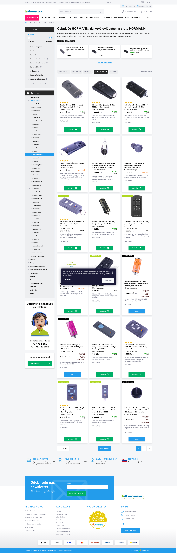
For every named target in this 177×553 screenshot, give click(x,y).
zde (70, 276)
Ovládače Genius (35, 151)
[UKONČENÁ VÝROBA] (136, 267)
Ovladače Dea (34, 127)
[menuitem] (32, 18)
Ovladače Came (63, 2)
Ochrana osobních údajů (32, 521)
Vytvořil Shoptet (133, 550)
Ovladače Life (34, 161)
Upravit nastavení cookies (64, 550)
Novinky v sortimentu (36, 283)
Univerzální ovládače (36, 253)
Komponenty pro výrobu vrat (38, 269)
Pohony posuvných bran (63, 531)
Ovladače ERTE (35, 141)
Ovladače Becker (35, 104)
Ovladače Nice (75, 2)
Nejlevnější (76, 71)
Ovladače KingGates (36, 165)
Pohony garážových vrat (63, 534)
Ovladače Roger (35, 215)
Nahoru (65, 448)
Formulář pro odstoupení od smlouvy (35, 514)
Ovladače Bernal (35, 110)
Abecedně (113, 71)
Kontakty (27, 2)
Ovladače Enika (35, 138)
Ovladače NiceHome (36, 192)
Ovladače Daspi (35, 124)
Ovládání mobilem (36, 249)
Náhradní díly (34, 273)
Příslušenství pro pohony (37, 266)
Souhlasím (108, 281)
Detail (136, 311)
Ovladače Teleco (35, 239)
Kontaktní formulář (130, 530)
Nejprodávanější (101, 71)
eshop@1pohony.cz (130, 511)
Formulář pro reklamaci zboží (33, 517)
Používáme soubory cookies (33, 524)
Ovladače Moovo (35, 202)
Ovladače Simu (35, 222)
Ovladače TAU (35, 232)
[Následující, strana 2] (144, 448)
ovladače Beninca (36, 107)
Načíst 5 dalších (104, 448)
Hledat (101, 11)
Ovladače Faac (35, 144)
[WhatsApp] (122, 523)
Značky (32, 293)
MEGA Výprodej (34, 97)
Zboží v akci (33, 290)
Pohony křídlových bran (63, 528)
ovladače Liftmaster (36, 175)
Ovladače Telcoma (36, 236)
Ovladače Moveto (36, 205)
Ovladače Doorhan (36, 134)
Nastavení (68, 279)
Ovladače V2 (34, 242)
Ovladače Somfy (35, 225)
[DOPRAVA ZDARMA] (72, 207)
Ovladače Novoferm (36, 195)
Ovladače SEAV (35, 219)
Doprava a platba (30, 530)
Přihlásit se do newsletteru (76, 493)
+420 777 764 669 (130, 515)
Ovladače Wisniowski (37, 246)
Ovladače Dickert (35, 131)
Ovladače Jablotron (36, 158)
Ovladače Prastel (35, 209)
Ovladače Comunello (36, 121)
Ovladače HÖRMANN (37, 154)
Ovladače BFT (35, 114)
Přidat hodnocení (34, 363)
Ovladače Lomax (35, 178)
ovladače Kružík (35, 171)
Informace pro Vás (38, 2)
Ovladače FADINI (35, 148)
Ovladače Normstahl (36, 198)
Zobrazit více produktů (105, 63)
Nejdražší (87, 71)
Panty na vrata (86, 2)
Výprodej (32, 276)
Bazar (32, 280)
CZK (146, 2)
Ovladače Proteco (36, 212)
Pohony (32, 259)
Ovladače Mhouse (36, 185)
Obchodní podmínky (30, 511)
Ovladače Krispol (35, 168)
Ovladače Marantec (36, 181)
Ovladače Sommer (36, 229)
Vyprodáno (33, 286)
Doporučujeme (64, 71)
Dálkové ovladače (51, 2)
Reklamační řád (29, 527)
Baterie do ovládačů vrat (38, 256)
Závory (32, 263)
